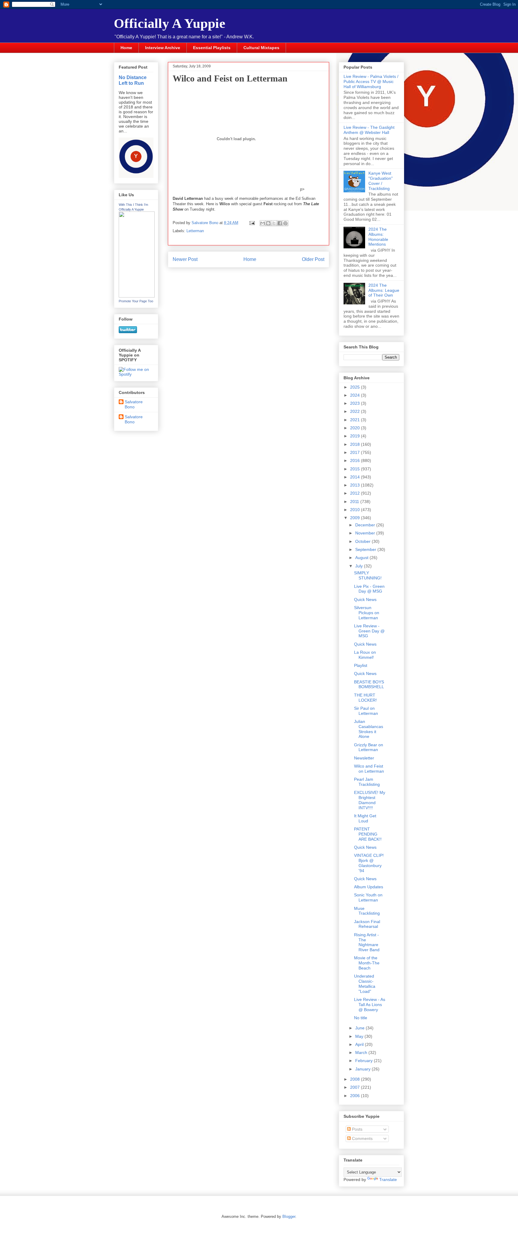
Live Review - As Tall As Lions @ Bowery (369, 1004)
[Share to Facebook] (280, 223)
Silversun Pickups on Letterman (366, 612)
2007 (355, 1087)
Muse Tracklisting (367, 911)
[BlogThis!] (268, 223)
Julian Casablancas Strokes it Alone (368, 729)
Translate (388, 1179)
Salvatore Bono (134, 404)
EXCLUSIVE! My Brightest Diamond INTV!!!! (369, 800)
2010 (355, 509)
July (359, 566)
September (366, 549)
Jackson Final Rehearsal (367, 924)
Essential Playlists (212, 47)
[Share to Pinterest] (285, 223)
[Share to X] (274, 223)
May (360, 1036)
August (362, 557)
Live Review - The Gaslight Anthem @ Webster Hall (369, 130)
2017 (355, 452)
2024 (355, 395)
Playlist (360, 665)
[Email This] (263, 223)
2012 (355, 493)
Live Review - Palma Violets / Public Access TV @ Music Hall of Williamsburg (371, 81)
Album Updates (368, 886)
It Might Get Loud (365, 818)
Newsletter (364, 758)
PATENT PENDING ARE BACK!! (368, 834)
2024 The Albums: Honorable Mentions (378, 237)
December (365, 524)
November (365, 533)
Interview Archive (162, 47)
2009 (355, 517)
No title (360, 1017)
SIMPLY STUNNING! (368, 575)
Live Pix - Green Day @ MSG (369, 589)
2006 (355, 1095)
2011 (355, 501)
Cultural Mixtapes (261, 47)
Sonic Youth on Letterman (368, 897)
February (364, 1060)
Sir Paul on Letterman (366, 711)
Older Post (313, 259)
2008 (355, 1079)
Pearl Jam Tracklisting (367, 782)
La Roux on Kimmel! (365, 655)
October (363, 541)
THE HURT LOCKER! (365, 698)
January (363, 1069)
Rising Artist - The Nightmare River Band (367, 942)
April (360, 1044)
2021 (355, 419)
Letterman (195, 231)
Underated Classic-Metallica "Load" (364, 983)
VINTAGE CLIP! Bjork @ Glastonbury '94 (369, 863)
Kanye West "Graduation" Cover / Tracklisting (380, 181)
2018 (355, 444)
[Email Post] (251, 223)
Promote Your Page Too (136, 301)
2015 (355, 468)
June (360, 1028)
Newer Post (185, 259)
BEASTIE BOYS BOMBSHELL (369, 684)
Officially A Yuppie (169, 23)
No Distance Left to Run (133, 80)
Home (126, 47)
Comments (362, 1138)
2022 (355, 411)
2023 (355, 403)
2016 (355, 460)
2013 (355, 485)
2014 (355, 477)
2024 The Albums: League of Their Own (383, 290)
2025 (355, 387)
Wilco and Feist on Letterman (369, 769)
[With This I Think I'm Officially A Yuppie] (137, 296)
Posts (356, 1129)
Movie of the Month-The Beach (367, 962)
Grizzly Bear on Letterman (368, 747)
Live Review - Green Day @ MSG (369, 630)
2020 (355, 427)
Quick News (365, 599)
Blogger (288, 1216)
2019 (355, 436)
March (361, 1052)
